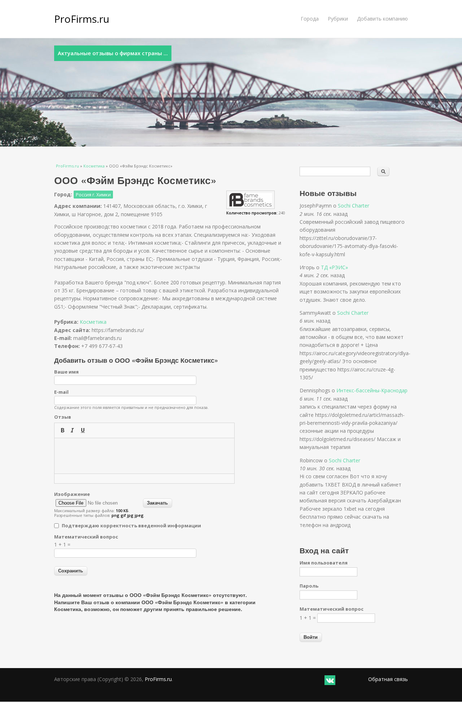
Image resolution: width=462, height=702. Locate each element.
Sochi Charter (353, 205)
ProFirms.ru (81, 19)
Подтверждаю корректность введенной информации (131, 525)
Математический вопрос (86, 536)
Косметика (94, 166)
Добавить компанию (382, 18)
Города (310, 18)
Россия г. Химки (93, 194)
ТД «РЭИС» (334, 267)
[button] (62, 430)
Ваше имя (66, 372)
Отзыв (62, 417)
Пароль (309, 586)
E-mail (61, 392)
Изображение (72, 494)
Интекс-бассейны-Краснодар (371, 390)
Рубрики (338, 18)
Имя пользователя (324, 562)
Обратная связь (388, 679)
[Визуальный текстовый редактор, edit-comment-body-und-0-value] (144, 456)
